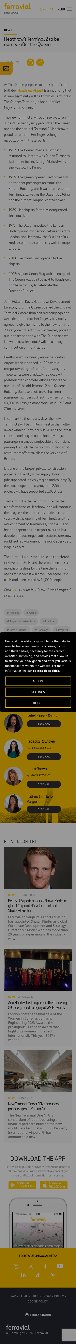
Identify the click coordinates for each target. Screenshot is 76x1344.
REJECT (38, 703)
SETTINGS (38, 692)
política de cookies (46, 671)
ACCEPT (38, 681)
